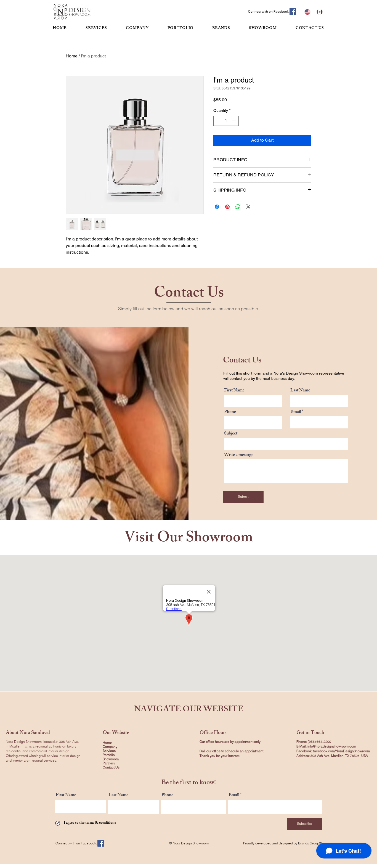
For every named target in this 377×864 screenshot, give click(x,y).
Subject (230, 434)
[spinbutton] (226, 121)
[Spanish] (320, 12)
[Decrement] (217, 121)
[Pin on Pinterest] (227, 206)
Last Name (300, 391)
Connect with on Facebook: (269, 11)
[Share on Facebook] (217, 206)
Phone (230, 412)
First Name (234, 391)
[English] (307, 12)
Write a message (238, 455)
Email (295, 412)
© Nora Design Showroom (189, 843)
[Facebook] (293, 11)
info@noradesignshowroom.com (331, 746)
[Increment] (234, 121)
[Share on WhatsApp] (238, 206)
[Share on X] (248, 206)
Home (72, 56)
